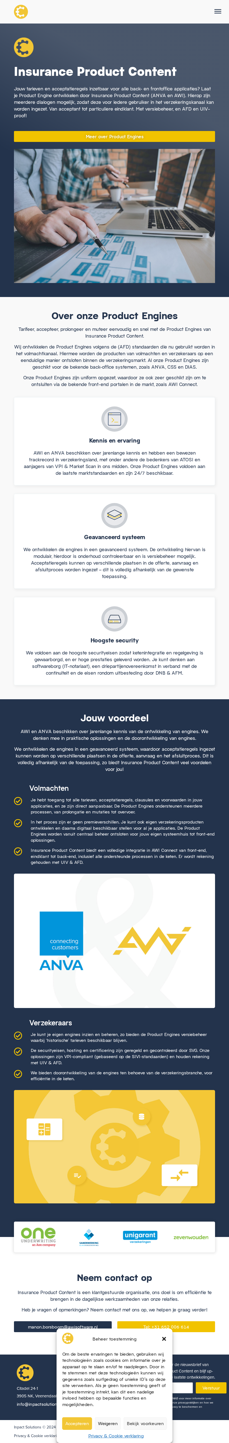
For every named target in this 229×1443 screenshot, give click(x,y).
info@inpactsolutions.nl (40, 1404)
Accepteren (77, 1423)
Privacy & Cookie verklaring (116, 1436)
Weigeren (108, 1423)
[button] (164, 1339)
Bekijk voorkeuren (145, 1423)
